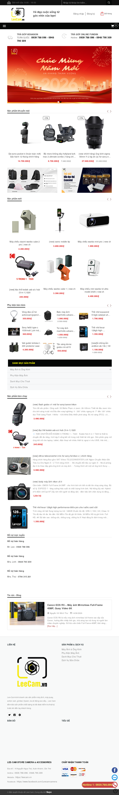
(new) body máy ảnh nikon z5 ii (47, 481)
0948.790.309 (36, 772)
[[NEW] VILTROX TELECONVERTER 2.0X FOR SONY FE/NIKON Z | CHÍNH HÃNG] (19, 466)
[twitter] (9, 715)
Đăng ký (91, 13)
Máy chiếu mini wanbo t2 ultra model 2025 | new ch (94, 290)
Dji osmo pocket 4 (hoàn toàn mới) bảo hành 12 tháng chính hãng (25, 155)
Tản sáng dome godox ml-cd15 (64, 345)
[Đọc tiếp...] (52, 626)
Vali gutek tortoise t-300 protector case (31, 344)
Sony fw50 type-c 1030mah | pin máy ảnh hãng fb (31, 330)
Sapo (49, 791)
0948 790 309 (24, 561)
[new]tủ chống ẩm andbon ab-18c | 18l (101, 344)
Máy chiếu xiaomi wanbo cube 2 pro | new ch (25, 243)
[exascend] (87, 180)
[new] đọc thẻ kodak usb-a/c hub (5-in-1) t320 (24, 291)
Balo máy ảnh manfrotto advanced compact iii (66, 314)
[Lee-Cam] (18, 14)
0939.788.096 (21, 772)
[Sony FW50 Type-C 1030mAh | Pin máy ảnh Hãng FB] (14, 332)
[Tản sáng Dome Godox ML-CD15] (49, 348)
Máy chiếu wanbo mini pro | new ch (94, 241)
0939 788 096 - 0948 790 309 (95, 37)
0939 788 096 (23, 546)
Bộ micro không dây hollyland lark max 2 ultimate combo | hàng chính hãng (59, 156)
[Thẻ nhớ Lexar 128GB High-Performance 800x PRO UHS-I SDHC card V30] (83, 332)
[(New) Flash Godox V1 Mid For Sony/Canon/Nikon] (19, 414)
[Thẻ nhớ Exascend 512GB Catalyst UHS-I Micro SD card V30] (83, 316)
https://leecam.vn (23, 777)
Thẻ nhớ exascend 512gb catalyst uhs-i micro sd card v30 (101, 314)
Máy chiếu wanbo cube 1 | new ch (59, 288)
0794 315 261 (24, 576)
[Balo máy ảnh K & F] (32, 180)
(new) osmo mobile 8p (59, 241)
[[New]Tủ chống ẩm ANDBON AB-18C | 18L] (83, 347)
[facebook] (14, 715)
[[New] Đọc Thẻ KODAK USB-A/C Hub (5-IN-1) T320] (19, 440)
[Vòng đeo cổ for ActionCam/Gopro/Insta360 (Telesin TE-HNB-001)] (14, 316)
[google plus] (19, 715)
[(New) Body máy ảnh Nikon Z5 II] (19, 491)
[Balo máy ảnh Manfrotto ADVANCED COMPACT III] (49, 316)
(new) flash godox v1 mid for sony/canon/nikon (54, 404)
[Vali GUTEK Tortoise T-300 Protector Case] (14, 347)
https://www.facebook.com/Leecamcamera (37, 781)
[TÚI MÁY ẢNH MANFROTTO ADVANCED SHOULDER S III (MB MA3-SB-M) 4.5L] (49, 332)
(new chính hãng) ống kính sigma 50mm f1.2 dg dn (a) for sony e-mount (94, 156)
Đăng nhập (78, 13)
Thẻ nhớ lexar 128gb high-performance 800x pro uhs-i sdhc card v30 (65, 507)
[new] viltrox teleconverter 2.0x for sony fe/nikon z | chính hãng (62, 455)
